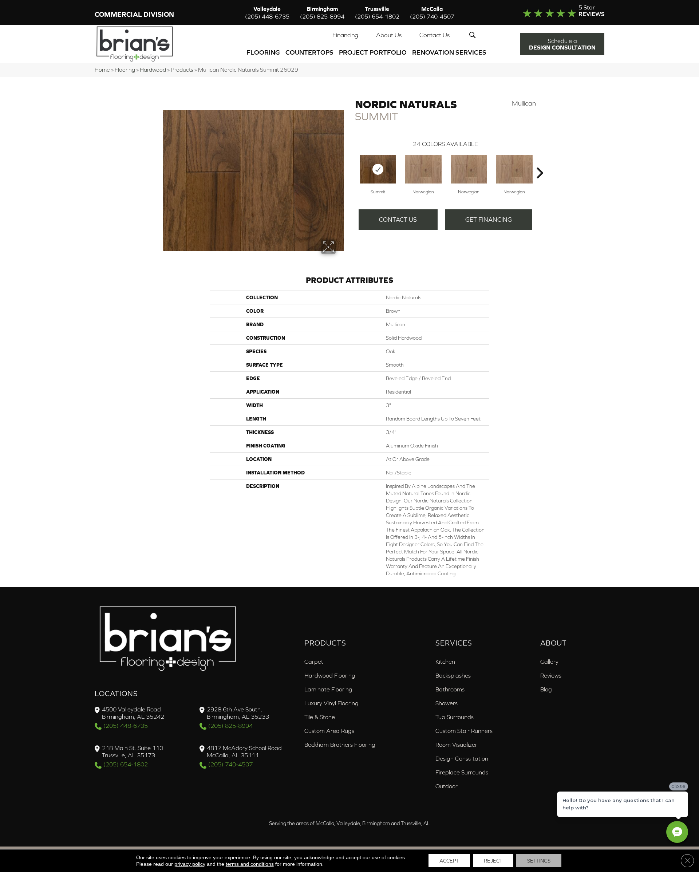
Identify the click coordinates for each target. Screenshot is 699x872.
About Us (389, 35)
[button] (474, 35)
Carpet (313, 661)
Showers (446, 703)
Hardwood (153, 70)
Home (102, 70)
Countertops (309, 52)
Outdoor (446, 786)
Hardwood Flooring (329, 675)
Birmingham (322, 12)
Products (182, 70)
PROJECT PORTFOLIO (373, 52)
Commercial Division (134, 14)
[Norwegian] (423, 169)
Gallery (549, 661)
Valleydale (267, 12)
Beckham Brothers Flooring (339, 744)
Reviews (550, 675)
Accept (449, 861)
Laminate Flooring (328, 689)
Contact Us (434, 35)
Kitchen (445, 661)
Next (539, 162)
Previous (351, 162)
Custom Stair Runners (464, 730)
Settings (538, 861)
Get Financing (488, 219)
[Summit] (378, 169)
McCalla (432, 12)
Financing (345, 35)
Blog (546, 689)
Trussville (377, 12)
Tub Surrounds (454, 717)
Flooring (263, 52)
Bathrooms (450, 689)
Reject (493, 861)
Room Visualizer (456, 744)
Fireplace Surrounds (461, 772)
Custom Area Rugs (329, 730)
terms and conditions (250, 864)
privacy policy (189, 864)
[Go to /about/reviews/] (548, 12)
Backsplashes (453, 675)
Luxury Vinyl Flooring (331, 703)
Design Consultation (461, 758)
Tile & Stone (319, 717)
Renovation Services (449, 52)
